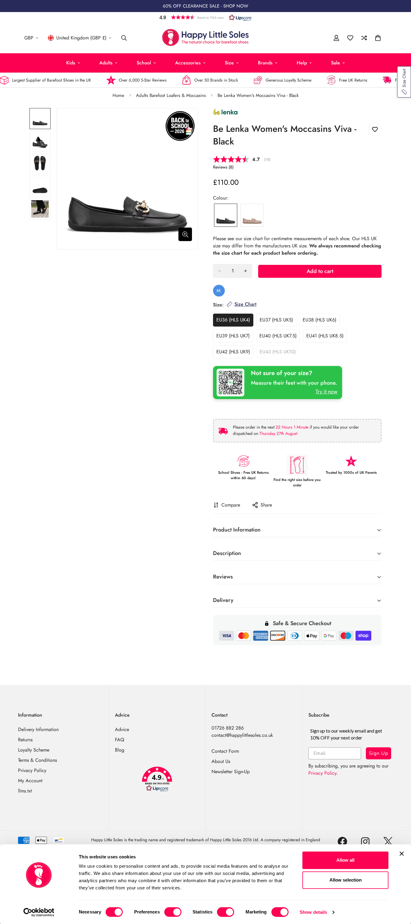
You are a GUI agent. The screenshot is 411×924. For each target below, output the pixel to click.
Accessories (188, 62)
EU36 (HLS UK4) (234, 321)
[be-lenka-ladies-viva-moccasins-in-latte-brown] (252, 215)
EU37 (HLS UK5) (278, 321)
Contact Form (225, 751)
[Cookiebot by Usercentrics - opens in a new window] (39, 912)
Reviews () (223, 167)
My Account (30, 780)
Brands (265, 62)
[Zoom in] (185, 234)
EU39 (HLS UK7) (234, 337)
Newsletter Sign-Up (231, 771)
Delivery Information (38, 729)
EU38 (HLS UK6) (321, 321)
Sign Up (378, 753)
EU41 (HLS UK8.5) (326, 337)
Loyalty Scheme (33, 749)
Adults (106, 62)
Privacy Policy (32, 770)
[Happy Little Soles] (205, 38)
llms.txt (25, 790)
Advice (122, 729)
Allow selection (345, 879)
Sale (335, 62)
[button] (205, 17)
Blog (119, 749)
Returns (25, 739)
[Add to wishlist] (375, 129)
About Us (221, 761)
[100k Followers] (365, 841)
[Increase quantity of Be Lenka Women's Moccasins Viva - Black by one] (245, 271)
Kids (70, 62)
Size (229, 62)
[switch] (172, 912)
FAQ (119, 739)
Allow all (345, 860)
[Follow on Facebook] (342, 841)
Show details (313, 912)
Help (302, 62)
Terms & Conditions (37, 760)
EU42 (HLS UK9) (234, 353)
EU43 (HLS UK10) (279, 353)
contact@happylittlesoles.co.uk (242, 735)
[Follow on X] (388, 841)
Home (118, 95)
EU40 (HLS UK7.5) (279, 337)
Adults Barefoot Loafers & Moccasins (171, 95)
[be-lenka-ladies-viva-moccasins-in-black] (225, 215)
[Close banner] (402, 853)
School (144, 62)
